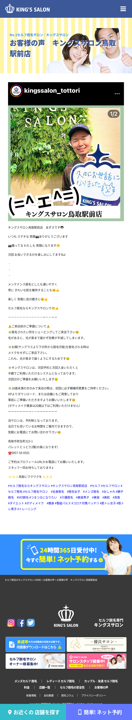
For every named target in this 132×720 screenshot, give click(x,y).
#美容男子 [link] (82, 497)
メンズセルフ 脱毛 (25, 681)
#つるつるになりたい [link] (43, 497)
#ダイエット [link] (16, 503)
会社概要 (49, 695)
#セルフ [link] (95, 485)
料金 (26, 687)
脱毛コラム (67, 695)
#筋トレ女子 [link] (108, 503)
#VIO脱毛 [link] (23, 497)
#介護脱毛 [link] (66, 497)
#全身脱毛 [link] (57, 491)
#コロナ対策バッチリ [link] (85, 503)
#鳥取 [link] (116, 497)
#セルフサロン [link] (110, 485)
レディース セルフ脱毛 (61, 681)
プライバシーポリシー (93, 695)
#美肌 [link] (106, 497)
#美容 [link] (95, 497)
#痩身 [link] (50, 503)
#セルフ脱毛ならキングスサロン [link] (29, 485)
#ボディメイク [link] (34, 503)
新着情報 (31, 695)
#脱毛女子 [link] (73, 491)
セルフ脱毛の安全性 (72, 687)
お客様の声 (101, 687)
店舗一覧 (44, 687)
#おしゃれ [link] (108, 491)
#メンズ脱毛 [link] (91, 491)
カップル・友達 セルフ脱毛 (101, 681)
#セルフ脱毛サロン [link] (35, 491)
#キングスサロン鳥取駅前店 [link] (69, 485)
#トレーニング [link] (26, 509)
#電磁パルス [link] (63, 503)
